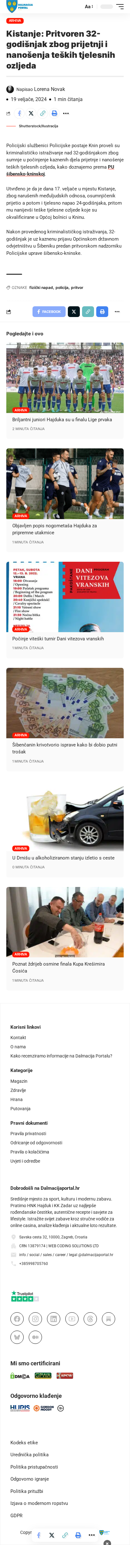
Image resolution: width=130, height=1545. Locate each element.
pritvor (77, 287)
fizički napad (41, 287)
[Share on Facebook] (19, 113)
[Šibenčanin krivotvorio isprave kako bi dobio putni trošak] (65, 703)
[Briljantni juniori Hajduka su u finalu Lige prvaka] (65, 378)
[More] (66, 113)
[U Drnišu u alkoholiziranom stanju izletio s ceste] (65, 816)
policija (62, 287)
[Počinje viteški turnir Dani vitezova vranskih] (65, 597)
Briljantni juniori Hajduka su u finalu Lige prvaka (62, 419)
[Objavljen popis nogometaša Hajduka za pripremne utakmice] (65, 483)
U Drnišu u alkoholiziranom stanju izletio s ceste (63, 858)
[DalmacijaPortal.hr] (19, 6)
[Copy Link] (42, 113)
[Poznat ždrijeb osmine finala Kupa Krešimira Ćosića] (65, 922)
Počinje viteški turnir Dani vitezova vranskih (58, 639)
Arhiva (15, 20)
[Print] (54, 113)
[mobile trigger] (118, 6)
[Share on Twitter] (31, 113)
